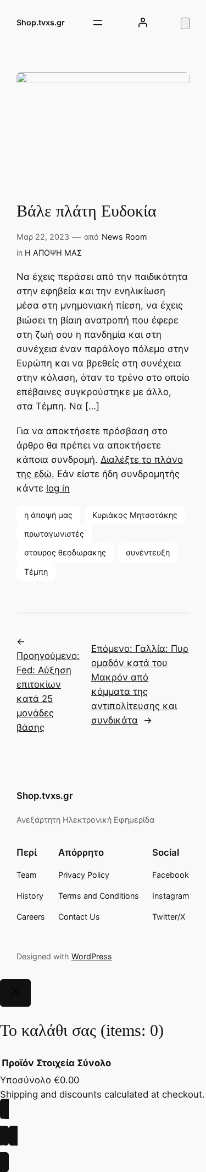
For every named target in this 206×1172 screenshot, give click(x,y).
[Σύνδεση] (142, 22)
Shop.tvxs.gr (40, 22)
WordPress (91, 956)
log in (58, 488)
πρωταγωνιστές (54, 533)
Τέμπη (36, 571)
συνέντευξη (148, 552)
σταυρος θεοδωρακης (65, 552)
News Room (124, 236)
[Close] (15, 993)
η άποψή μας (48, 515)
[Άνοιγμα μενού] (97, 22)
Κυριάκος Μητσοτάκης (134, 515)
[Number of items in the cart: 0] (185, 23)
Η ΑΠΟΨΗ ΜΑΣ (53, 252)
